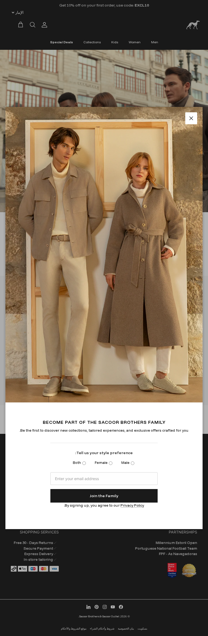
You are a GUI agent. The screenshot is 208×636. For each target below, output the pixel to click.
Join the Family (104, 495)
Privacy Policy (132, 505)
